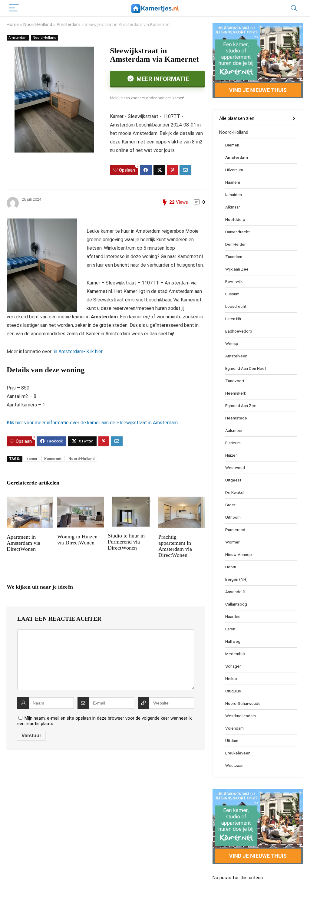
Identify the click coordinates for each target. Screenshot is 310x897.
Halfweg (232, 641)
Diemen (232, 145)
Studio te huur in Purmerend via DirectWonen (126, 542)
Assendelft (235, 591)
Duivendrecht (237, 231)
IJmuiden (233, 194)
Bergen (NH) (236, 579)
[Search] (294, 8)
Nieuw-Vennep (238, 554)
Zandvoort (234, 380)
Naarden (232, 616)
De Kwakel (234, 492)
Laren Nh (233, 318)
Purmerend (235, 529)
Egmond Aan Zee (240, 405)
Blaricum (233, 442)
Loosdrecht (235, 306)
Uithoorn (233, 517)
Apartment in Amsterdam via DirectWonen (23, 543)
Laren (230, 628)
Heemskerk (235, 393)
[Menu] (14, 8)
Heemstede (236, 418)
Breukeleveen (237, 753)
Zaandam (233, 256)
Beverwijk (234, 281)
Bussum (232, 293)
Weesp (231, 343)
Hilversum (234, 169)
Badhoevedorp (238, 331)
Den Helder (235, 244)
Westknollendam (240, 715)
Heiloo (231, 678)
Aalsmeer (233, 430)
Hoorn (230, 566)
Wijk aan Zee (237, 269)
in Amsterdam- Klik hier (78, 351)
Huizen (231, 455)
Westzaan (234, 765)
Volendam (234, 728)
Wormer (232, 542)
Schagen (233, 666)
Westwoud (235, 467)
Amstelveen (236, 355)
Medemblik (235, 653)
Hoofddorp (235, 219)
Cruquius (233, 690)
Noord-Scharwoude (243, 703)
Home (13, 24)
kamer (32, 459)
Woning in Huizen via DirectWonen (77, 540)
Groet (230, 504)
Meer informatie (162, 79)
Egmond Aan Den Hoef (245, 368)
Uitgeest (233, 480)
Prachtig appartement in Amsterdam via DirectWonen (175, 546)
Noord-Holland (37, 24)
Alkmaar (232, 207)
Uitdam (231, 740)
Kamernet (53, 459)
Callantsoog (236, 604)
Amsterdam (68, 24)
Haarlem (232, 182)
